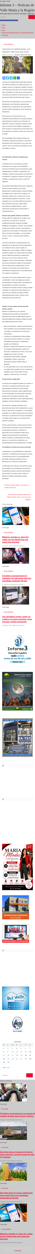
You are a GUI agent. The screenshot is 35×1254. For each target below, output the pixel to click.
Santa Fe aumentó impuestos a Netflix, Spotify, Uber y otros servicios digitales (19, 497)
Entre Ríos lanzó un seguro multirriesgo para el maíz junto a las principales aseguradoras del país (16, 1195)
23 (8, 1059)
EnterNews (17, 1250)
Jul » (8, 1067)
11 (17, 1052)
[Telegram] (11, 78)
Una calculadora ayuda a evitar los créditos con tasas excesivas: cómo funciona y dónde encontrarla (17, 619)
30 (8, 1062)
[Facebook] (4, 78)
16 (8, 1055)
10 (12, 1052)
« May (4, 1067)
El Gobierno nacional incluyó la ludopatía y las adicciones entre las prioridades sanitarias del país (16, 578)
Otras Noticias (8, 44)
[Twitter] (7, 78)
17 (12, 1055)
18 (17, 1055)
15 (4, 1055)
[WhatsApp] (15, 78)
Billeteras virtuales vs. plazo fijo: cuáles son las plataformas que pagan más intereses (15, 539)
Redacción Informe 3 (8, 55)
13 (26, 1052)
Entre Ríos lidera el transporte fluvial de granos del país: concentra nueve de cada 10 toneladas (17, 1154)
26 (21, 1059)
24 (12, 1059)
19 (21, 1055)
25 (17, 1059)
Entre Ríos (5, 1109)
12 (21, 1052)
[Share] (18, 78)
